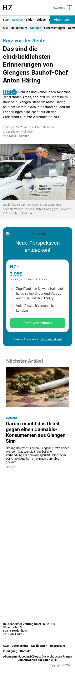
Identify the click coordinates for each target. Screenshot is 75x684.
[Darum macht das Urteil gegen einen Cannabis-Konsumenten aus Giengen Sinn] (37, 388)
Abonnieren (62, 20)
